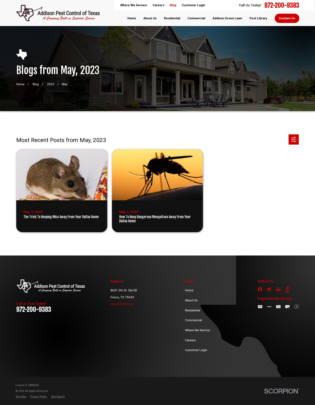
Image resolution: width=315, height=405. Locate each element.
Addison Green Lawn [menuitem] (227, 18)
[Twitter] (269, 289)
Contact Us (287, 18)
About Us (191, 300)
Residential (192, 310)
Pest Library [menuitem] (258, 18)
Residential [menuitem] (172, 18)
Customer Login (193, 5)
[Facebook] (260, 289)
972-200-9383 (281, 5)
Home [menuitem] (131, 18)
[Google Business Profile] (278, 289)
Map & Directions (122, 304)
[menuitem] (21, 397)
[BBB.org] (287, 289)
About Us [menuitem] (150, 18)
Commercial (193, 320)
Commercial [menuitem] (196, 18)
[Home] (58, 13)
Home (189, 290)
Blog (173, 5)
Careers (158, 5)
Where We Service (133, 5)
